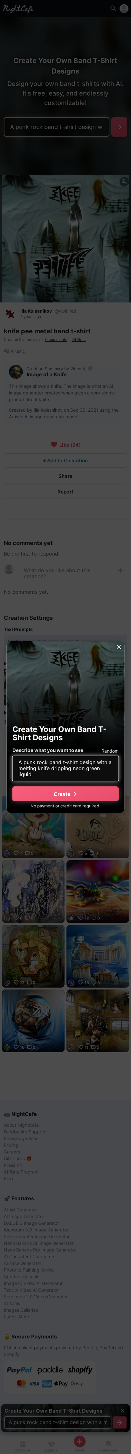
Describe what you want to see (47, 750)
